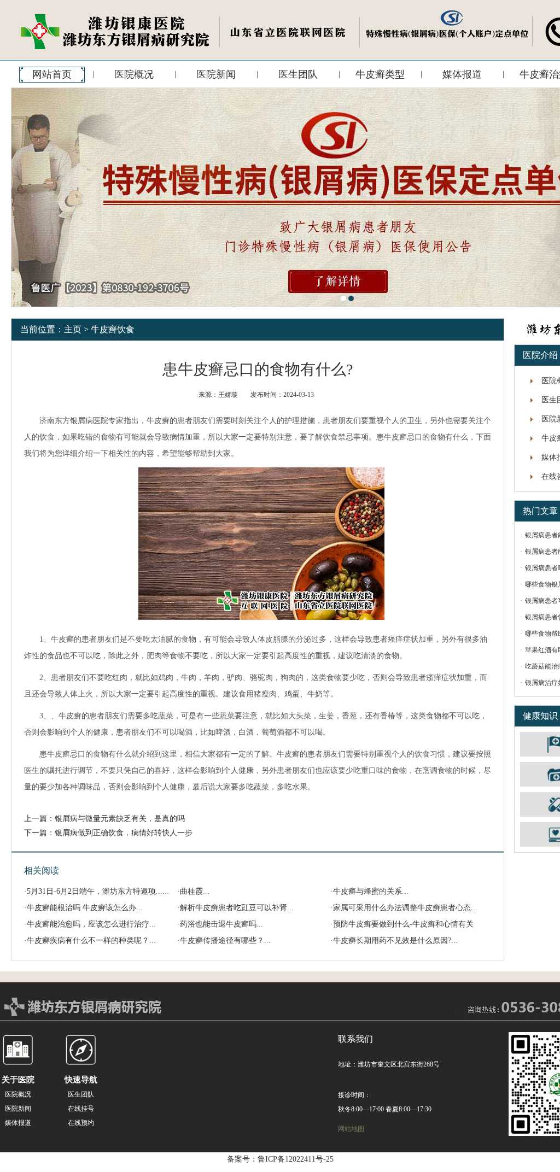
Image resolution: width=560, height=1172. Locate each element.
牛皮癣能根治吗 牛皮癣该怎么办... (85, 908)
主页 (72, 329)
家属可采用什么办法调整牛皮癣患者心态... (405, 908)
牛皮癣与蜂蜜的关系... (371, 891)
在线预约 (81, 1123)
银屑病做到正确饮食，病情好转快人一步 (123, 833)
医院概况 (134, 74)
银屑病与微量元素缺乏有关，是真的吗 (120, 818)
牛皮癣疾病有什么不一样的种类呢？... (91, 940)
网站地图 (351, 1129)
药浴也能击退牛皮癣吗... (221, 924)
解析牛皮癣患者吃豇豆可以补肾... (237, 908)
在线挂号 (81, 1108)
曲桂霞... (194, 891)
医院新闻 (216, 74)
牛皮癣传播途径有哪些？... (225, 940)
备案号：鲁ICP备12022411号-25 (280, 1159)
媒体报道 (462, 74)
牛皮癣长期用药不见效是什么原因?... (395, 940)
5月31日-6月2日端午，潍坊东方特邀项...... (98, 891)
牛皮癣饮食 (113, 329)
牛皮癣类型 (380, 74)
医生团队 (298, 74)
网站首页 (52, 74)
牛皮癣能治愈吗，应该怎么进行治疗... (91, 924)
